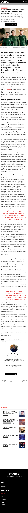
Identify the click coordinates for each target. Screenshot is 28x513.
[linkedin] (14, 368)
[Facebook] (6, 24)
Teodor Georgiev (5, 21)
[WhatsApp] (15, 24)
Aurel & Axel (8, 89)
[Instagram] (14, 479)
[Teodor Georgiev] (14, 348)
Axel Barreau (19, 339)
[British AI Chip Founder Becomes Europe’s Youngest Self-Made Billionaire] (22, 414)
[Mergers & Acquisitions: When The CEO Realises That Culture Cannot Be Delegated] (22, 422)
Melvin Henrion (4, 341)
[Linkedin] (16, 479)
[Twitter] (9, 24)
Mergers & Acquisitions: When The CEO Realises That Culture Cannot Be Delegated (10, 420)
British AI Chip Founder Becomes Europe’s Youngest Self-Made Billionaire (10, 412)
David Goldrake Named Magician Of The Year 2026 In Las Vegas (10, 444)
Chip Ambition (5, 415)
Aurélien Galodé (13, 339)
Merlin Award (5, 446)
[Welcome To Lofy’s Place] (22, 430)
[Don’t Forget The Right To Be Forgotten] (22, 437)
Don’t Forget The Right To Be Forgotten (10, 436)
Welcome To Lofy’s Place (9, 427)
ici (11, 335)
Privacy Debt (5, 437)
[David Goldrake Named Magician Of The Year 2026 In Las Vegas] (22, 445)
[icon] (2, 4)
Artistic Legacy (6, 428)
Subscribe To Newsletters (9, 4)
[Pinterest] (12, 24)
